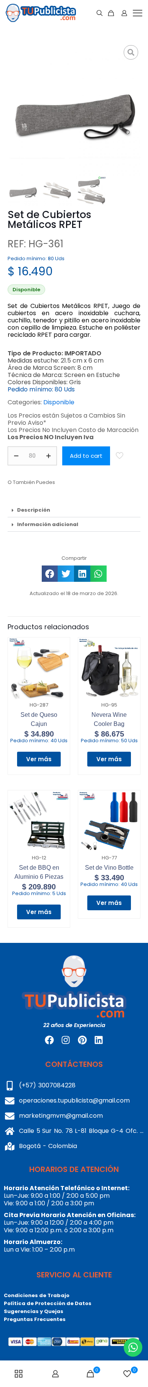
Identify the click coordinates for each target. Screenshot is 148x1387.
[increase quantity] (48, 455)
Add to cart (86, 456)
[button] (74, 510)
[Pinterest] (82, 1040)
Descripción (33, 510)
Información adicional (47, 524)
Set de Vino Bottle (109, 867)
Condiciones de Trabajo (36, 1295)
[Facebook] (49, 1040)
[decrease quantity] (16, 455)
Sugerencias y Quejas (33, 1311)
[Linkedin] (98, 1040)
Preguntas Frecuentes (35, 1319)
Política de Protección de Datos (47, 1303)
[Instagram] (65, 1040)
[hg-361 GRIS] (74, 109)
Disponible (58, 402)
